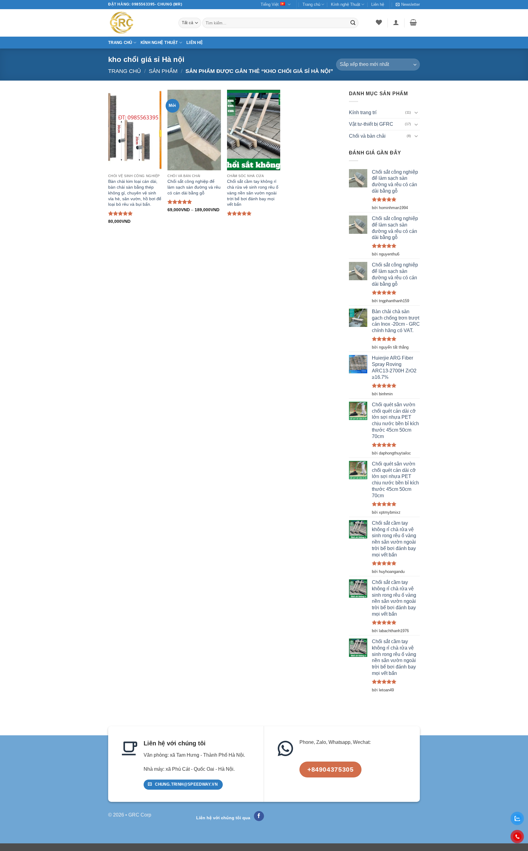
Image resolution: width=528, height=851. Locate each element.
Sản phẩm (163, 71)
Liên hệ (377, 4)
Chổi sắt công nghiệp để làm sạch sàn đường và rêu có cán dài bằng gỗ (194, 187)
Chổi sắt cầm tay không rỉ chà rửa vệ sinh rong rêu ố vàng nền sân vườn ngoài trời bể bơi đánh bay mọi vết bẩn (252, 193)
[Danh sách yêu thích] (379, 22)
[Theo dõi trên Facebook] (259, 816)
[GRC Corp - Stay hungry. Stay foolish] (138, 23)
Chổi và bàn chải (367, 136)
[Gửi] (353, 23)
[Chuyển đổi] (416, 112)
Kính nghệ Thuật (345, 4)
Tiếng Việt (270, 4)
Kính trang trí (362, 112)
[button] (408, 5)
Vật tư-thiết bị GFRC (371, 124)
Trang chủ (311, 4)
